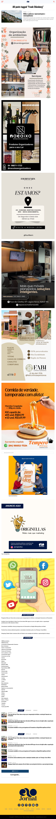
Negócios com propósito (7, 688)
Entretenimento (5, 666)
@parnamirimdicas (13, 495)
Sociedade (3, 701)
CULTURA (27, 809)
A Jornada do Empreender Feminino (9, 644)
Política (3, 694)
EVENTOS (43, 809)
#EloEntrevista (4, 642)
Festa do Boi (4, 671)
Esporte (3, 669)
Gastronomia (4, 672)
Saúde (2, 696)
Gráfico (3, 674)
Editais (3, 661)
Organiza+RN (4, 691)
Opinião (3, 689)
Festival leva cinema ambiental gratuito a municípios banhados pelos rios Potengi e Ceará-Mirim (23, 629)
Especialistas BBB (5, 667)
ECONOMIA (38, 809)
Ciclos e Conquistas (6, 647)
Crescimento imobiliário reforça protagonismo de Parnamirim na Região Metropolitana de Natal (23, 626)
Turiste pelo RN (5, 706)
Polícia (3, 693)
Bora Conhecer (4, 646)
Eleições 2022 (4, 664)
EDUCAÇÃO (22, 809)
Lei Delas (3, 679)
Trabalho (3, 703)
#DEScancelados (5, 641)
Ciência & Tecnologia (6, 649)
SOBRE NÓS (49, 809)
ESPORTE (32, 809)
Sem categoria (4, 698)
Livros (2, 681)
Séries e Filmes (4, 699)
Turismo (3, 704)
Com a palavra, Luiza (6, 652)
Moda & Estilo (4, 686)
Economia (3, 659)
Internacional (4, 676)
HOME (6, 809)
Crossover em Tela (5, 656)
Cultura (3, 657)
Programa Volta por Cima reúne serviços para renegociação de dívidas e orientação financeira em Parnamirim (26, 617)
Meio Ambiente (4, 683)
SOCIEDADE (16, 809)
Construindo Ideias (5, 654)
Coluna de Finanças (6, 651)
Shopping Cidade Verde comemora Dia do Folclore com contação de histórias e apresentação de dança (25, 633)
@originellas (6, 553)
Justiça (3, 678)
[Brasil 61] (15, 771)
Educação (3, 662)
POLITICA (10, 809)
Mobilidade (4, 684)
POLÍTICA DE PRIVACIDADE (29, 810)
